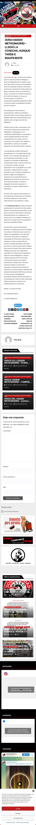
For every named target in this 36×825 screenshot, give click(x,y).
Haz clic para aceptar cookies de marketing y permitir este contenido (21, 689)
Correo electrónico (9, 477)
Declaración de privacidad (22, 822)
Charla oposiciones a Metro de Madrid (16, 650)
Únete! (19, 305)
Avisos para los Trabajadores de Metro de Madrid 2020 (16, 36)
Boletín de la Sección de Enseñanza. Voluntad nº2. (15, 610)
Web (4, 487)
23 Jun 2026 (10, 595)
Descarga (15, 72)
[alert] (18, 511)
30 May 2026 (10, 614)
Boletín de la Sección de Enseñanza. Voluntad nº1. (15, 630)
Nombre (6, 466)
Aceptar (18, 808)
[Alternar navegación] (18, 26)
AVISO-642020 (7, 72)
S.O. (15, 63)
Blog (6, 587)
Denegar (18, 813)
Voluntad (18, 607)
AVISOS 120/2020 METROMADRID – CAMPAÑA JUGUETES (17, 382)
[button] (33, 791)
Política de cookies (10, 822)
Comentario (7, 431)
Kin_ (17, 595)
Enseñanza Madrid (9, 607)
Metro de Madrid (13, 587)
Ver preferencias (18, 818)
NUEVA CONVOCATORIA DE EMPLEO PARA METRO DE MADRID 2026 (17, 592)
